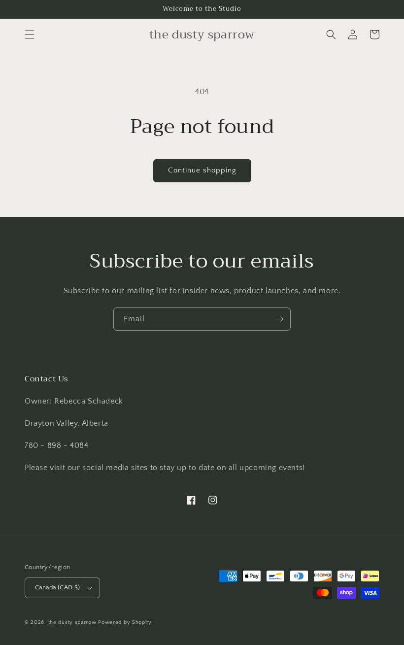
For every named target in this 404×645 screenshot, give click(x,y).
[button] (29, 34)
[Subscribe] (279, 319)
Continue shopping (202, 170)
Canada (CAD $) (57, 587)
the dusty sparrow (72, 622)
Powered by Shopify (125, 622)
